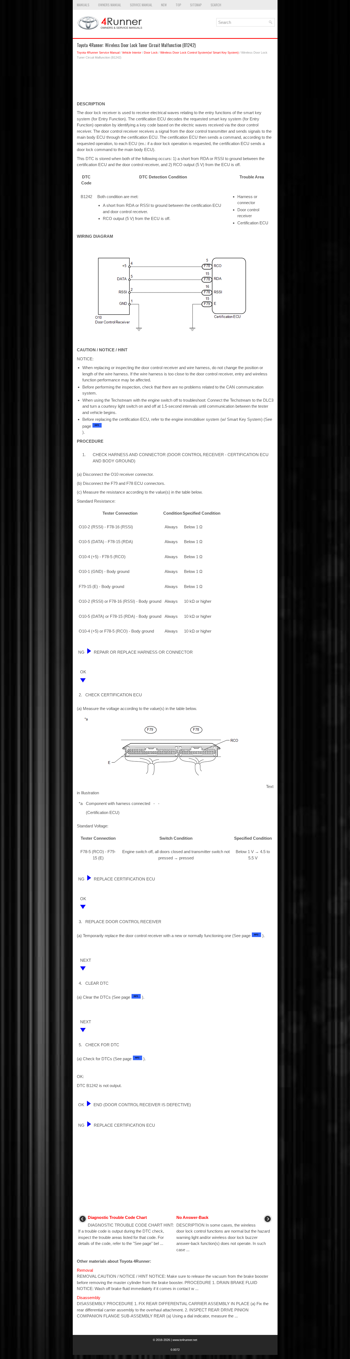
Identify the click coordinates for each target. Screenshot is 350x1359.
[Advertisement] (175, 81)
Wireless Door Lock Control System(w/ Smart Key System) (199, 52)
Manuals (83, 4)
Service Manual (141, 4)
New (164, 4)
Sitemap (196, 4)
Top (178, 4)
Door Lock (151, 52)
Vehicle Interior (131, 52)
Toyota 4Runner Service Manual (98, 52)
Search (216, 4)
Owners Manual (109, 4)
